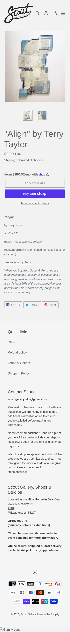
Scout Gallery (28, 614)
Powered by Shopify (48, 614)
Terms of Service (19, 363)
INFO (11, 342)
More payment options (35, 203)
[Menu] (63, 13)
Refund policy (17, 352)
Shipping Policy (19, 373)
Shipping (9, 160)
